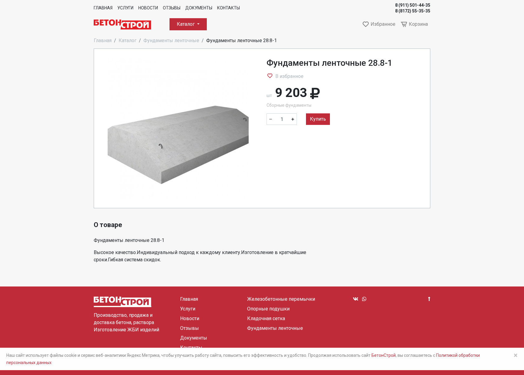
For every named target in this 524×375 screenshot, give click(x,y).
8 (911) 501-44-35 (412, 5)
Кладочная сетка (266, 318)
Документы (198, 7)
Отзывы (171, 7)
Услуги (125, 7)
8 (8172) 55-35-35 (412, 10)
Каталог (186, 24)
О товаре (108, 225)
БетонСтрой (383, 355)
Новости (148, 7)
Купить (318, 119)
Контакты (228, 7)
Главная (103, 7)
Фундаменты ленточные (171, 40)
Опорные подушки (268, 309)
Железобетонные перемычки (281, 299)
